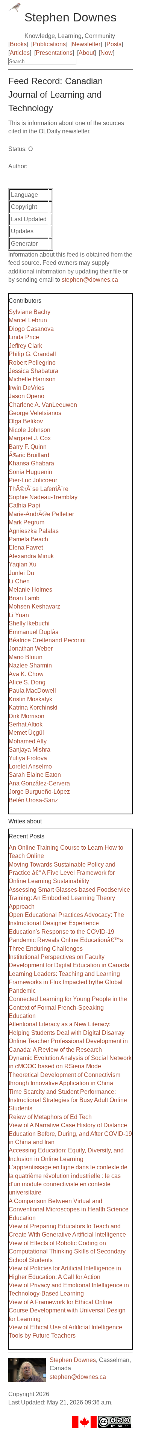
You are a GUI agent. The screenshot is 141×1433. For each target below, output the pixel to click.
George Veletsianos (35, 413)
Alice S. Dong (27, 682)
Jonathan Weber (31, 648)
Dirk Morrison (26, 716)
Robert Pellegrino (32, 362)
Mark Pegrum (26, 522)
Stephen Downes (73, 1360)
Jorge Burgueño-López (39, 791)
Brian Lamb (24, 598)
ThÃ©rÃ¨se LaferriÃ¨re (38, 489)
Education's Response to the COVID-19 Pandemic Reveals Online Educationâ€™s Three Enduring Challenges (66, 940)
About (86, 53)
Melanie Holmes (30, 589)
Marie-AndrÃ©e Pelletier (41, 514)
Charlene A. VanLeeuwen (43, 405)
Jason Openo (26, 396)
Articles (20, 53)
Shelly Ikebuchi (29, 623)
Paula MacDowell (32, 690)
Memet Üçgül (26, 732)
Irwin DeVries (26, 388)
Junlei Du (21, 573)
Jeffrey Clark (25, 346)
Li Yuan (19, 615)
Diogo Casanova (31, 329)
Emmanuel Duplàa (34, 632)
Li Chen (19, 581)
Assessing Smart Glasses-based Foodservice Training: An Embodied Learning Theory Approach (69, 898)
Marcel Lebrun (28, 320)
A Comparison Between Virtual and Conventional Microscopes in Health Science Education (69, 1209)
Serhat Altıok (25, 724)
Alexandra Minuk (31, 556)
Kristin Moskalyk (30, 699)
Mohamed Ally (28, 741)
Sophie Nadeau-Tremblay (43, 497)
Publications (49, 44)
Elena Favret (26, 547)
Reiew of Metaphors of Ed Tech (50, 1117)
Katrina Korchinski (33, 707)
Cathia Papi (24, 505)
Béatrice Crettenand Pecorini (47, 640)
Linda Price (24, 337)
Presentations (54, 53)
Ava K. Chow (26, 674)
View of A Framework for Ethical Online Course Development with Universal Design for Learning (67, 1310)
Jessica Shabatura (33, 371)
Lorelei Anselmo (30, 766)
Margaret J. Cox (30, 438)
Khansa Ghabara (31, 463)
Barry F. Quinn (28, 447)
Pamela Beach (28, 539)
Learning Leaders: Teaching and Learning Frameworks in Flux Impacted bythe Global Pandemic (66, 982)
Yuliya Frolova (28, 758)
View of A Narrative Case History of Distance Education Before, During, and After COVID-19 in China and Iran (70, 1133)
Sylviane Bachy (29, 312)
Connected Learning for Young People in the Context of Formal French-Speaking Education (68, 1007)
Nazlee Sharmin (30, 665)
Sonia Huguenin (30, 472)
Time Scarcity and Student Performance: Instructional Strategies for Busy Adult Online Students (68, 1100)
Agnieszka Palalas (34, 531)
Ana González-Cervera (39, 783)
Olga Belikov (26, 421)
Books (18, 44)
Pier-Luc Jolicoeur (33, 480)
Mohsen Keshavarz (34, 606)
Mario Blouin (25, 657)
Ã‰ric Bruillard (29, 455)
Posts (113, 44)
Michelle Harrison (32, 379)
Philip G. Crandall (32, 354)
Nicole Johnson (29, 430)
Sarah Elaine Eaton (35, 775)
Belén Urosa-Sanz (33, 800)
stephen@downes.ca (90, 279)
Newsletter (86, 44)
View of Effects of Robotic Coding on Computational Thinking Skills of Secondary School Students (67, 1251)
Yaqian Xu (22, 564)
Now (106, 53)
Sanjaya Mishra (29, 749)
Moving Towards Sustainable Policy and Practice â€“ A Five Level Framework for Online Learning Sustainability (62, 873)
